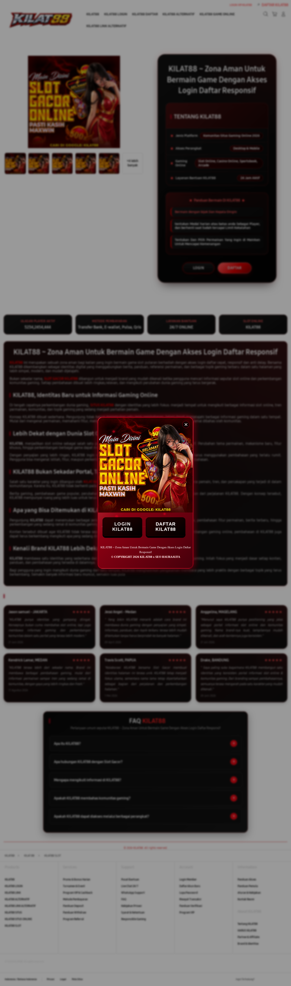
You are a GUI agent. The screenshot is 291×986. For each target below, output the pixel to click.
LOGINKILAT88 (122, 526)
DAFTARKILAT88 (166, 526)
